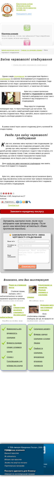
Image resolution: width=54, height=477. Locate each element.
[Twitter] (20, 202)
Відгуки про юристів (12, 460)
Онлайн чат (21, 10)
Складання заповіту (42, 329)
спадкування (19, 76)
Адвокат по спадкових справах (31, 50)
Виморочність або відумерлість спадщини (14, 333)
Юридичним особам (24, 4)
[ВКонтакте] (17, 202)
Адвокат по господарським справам (19, 474)
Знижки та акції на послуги (15, 463)
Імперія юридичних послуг (8, 10)
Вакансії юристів (11, 453)
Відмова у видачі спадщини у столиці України (42, 338)
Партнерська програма (14, 466)
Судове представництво (26, 8)
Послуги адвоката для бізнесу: (20, 471)
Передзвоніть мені (24, 14)
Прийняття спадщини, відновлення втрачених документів (39, 357)
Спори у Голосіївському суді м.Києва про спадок (15, 361)
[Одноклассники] (23, 202)
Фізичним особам (23, 6)
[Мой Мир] (26, 202)
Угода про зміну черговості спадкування (30, 65)
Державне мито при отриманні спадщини (47, 307)
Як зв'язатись (10, 456)
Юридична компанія (10, 34)
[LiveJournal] (29, 202)
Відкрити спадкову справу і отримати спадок (14, 347)
